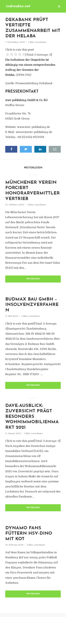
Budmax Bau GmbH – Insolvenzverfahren (32, 305)
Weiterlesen (33, 279)
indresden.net (18, 6)
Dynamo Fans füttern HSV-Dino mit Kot (28, 533)
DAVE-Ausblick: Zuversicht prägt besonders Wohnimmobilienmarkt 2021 (32, 417)
